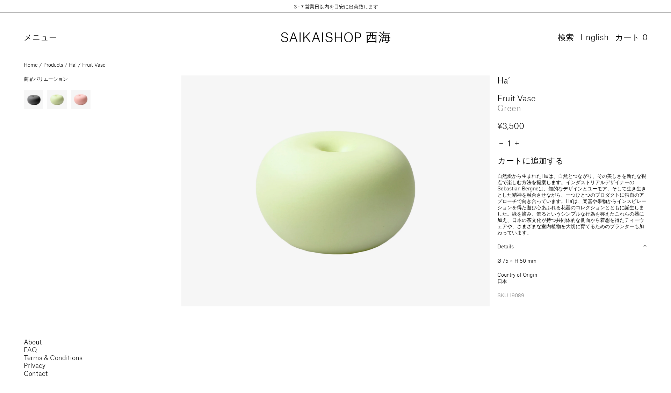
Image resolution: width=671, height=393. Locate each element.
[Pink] (81, 99)
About (33, 342)
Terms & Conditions (53, 358)
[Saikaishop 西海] (335, 38)
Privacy (34, 365)
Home (31, 64)
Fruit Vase (94, 64)
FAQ (30, 349)
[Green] (57, 99)
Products (53, 64)
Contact (36, 373)
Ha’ (73, 64)
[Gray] (33, 99)
